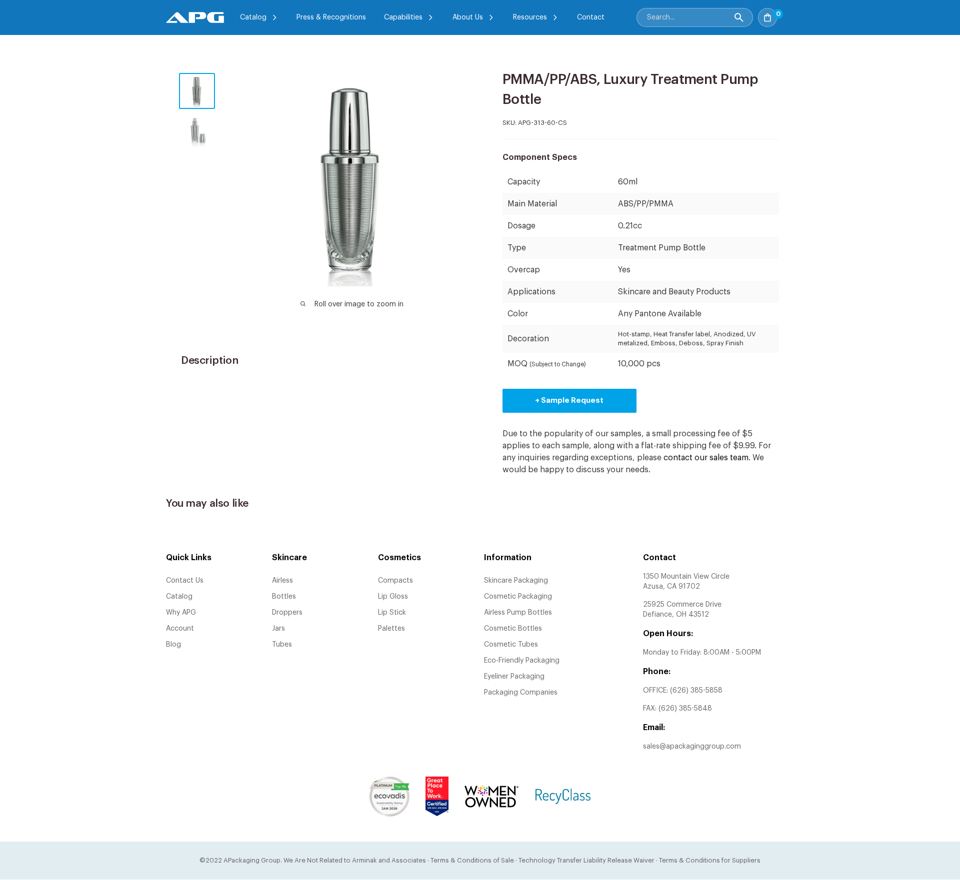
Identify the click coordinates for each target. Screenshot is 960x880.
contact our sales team (706, 458)
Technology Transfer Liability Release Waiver (586, 860)
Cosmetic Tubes (511, 644)
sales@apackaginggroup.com (692, 746)
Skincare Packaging (516, 580)
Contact (590, 17)
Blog (173, 644)
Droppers (287, 612)
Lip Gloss (393, 596)
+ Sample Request (569, 400)
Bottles (284, 596)
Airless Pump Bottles (518, 612)
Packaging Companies (521, 692)
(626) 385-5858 (696, 690)
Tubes (282, 644)
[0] (788, 14)
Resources (530, 17)
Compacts (395, 580)
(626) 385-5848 (685, 708)
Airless (282, 580)
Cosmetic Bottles (513, 628)
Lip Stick (392, 612)
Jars (278, 628)
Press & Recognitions (331, 17)
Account (180, 628)
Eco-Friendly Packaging (522, 660)
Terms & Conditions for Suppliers (709, 860)
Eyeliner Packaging (514, 676)
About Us (467, 17)
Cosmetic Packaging (518, 596)
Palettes (391, 628)
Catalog (253, 17)
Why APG (181, 612)
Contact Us (185, 580)
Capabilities (403, 17)
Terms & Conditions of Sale (472, 860)
